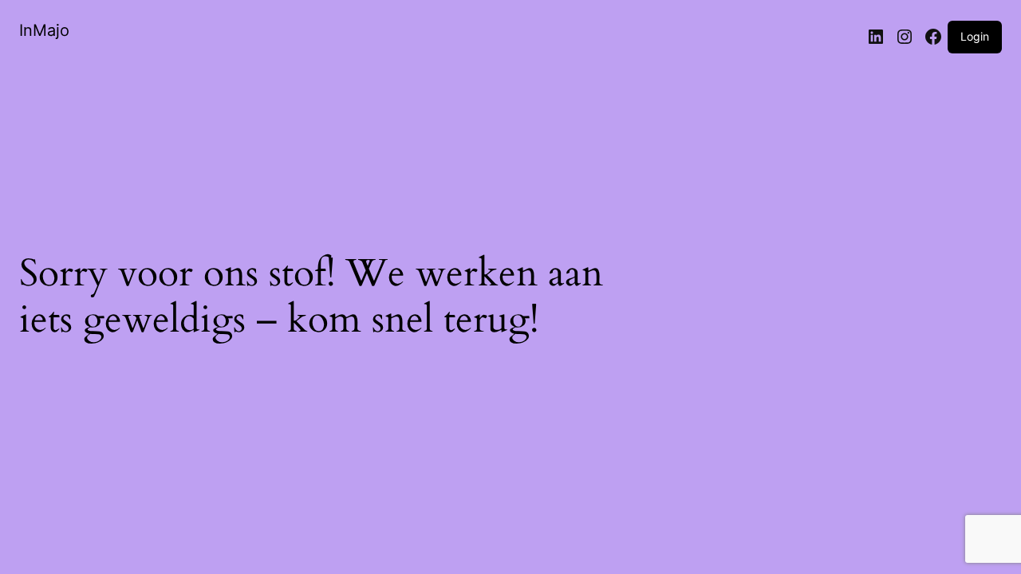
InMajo (44, 30)
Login (974, 36)
